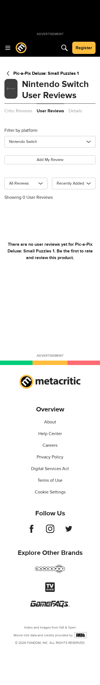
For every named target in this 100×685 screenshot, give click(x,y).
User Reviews (50, 111)
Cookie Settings (50, 492)
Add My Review (50, 159)
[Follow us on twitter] (69, 531)
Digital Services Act (50, 468)
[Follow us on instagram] (50, 531)
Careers (50, 445)
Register (84, 48)
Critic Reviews (18, 111)
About (50, 422)
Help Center (50, 433)
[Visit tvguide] (50, 590)
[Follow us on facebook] (31, 531)
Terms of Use (50, 480)
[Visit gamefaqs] (50, 606)
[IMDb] (80, 635)
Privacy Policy (50, 457)
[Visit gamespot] (50, 572)
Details (75, 111)
